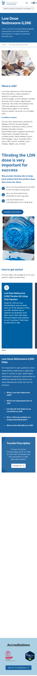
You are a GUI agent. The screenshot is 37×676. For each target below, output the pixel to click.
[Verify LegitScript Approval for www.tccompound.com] (28, 656)
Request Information (12, 212)
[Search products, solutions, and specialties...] (33, 8)
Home (4, 45)
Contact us (17, 466)
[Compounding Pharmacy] (8, 656)
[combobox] (18, 8)
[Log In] (31, 3)
